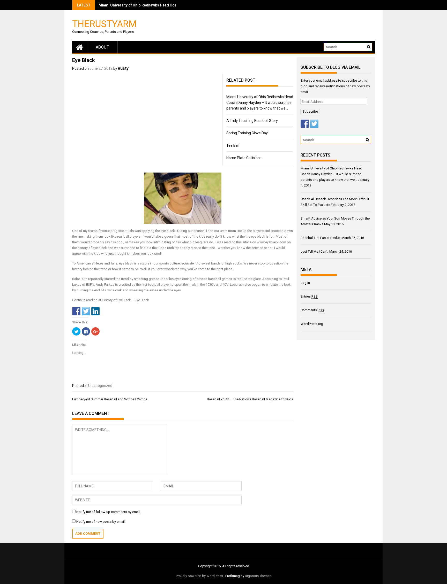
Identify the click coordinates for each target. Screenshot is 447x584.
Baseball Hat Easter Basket (321, 238)
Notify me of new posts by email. (100, 522)
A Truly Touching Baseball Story (252, 121)
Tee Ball (232, 145)
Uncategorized (100, 386)
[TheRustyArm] (79, 47)
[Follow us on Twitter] (314, 124)
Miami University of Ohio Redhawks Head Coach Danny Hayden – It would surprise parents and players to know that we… (259, 102)
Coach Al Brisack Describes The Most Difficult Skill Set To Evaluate (156, 5)
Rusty (123, 68)
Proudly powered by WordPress (199, 576)
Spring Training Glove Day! (247, 133)
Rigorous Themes (258, 576)
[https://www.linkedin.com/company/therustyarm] (95, 311)
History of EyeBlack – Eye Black (125, 300)
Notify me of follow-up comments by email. (108, 512)
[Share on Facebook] (76, 311)
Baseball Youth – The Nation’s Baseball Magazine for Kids (250, 399)
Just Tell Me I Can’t (315, 251)
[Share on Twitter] (86, 311)
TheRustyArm (104, 24)
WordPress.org (312, 324)
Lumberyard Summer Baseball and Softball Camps (109, 399)
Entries (309, 296)
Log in (305, 283)
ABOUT (102, 47)
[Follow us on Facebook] (305, 124)
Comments (312, 310)
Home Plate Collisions (244, 158)
